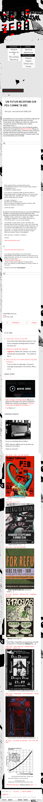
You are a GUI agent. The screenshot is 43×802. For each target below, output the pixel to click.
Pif (7, 785)
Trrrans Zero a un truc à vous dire (16, 339)
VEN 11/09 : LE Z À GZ (13, 502)
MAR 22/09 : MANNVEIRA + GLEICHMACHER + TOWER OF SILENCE (22, 694)
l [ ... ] (34, 785)
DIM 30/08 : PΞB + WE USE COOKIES (17, 455)
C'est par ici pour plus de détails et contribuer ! (20, 404)
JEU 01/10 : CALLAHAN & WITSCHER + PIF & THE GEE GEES (22, 741)
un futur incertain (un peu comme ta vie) (20, 103)
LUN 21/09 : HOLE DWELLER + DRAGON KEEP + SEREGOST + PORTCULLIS (20, 647)
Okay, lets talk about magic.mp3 (14, 249)
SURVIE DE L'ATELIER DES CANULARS (17, 349)
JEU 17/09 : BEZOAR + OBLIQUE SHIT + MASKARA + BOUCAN (21, 595)
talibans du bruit (26, 129)
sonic (4, 315)
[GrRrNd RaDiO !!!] (18, 429)
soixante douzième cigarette (12, 260)
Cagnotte (10, 351)
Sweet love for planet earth (12, 240)
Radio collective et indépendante (16, 400)
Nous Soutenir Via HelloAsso (13, 90)
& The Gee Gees (13, 785)
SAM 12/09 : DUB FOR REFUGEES (16, 547)
